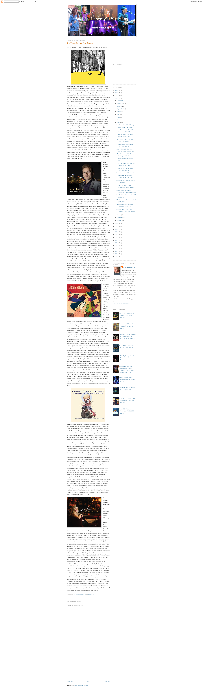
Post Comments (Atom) (81, 686)
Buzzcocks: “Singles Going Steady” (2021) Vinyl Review (126, 315)
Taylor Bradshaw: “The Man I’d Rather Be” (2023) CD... (125, 174)
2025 (117, 93)
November (120, 103)
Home (88, 681)
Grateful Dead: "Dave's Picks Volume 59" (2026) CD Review (127, 326)
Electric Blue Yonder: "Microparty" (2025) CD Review (126, 411)
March (119, 215)
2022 (117, 224)
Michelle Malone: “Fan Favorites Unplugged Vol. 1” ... (126, 155)
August (119, 111)
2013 (117, 248)
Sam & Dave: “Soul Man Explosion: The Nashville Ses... (126, 191)
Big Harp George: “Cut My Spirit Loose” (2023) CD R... (126, 164)
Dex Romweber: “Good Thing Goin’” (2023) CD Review (125, 126)
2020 (117, 229)
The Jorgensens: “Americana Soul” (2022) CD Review (126, 201)
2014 (117, 246)
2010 (117, 257)
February (119, 217)
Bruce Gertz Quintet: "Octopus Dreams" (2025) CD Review (127, 389)
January (119, 220)
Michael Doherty (129, 267)
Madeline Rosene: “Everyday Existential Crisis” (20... (125, 206)
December (120, 100)
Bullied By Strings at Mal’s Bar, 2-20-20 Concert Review (126, 358)
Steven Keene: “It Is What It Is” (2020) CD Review (126, 346)
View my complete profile (122, 303)
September (120, 109)
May (118, 120)
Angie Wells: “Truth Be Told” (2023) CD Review (125, 169)
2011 (117, 254)
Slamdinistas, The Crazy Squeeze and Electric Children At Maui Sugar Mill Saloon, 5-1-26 (126, 369)
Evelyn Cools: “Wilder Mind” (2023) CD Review (125, 145)
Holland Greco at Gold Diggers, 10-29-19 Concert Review (127, 379)
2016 (117, 240)
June (118, 117)
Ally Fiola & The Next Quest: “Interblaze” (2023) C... (125, 136)
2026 (117, 90)
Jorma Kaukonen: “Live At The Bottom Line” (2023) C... (125, 131)
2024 (117, 95)
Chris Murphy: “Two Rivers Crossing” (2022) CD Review (126, 210)
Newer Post (70, 681)
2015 (117, 243)
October (119, 106)
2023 (117, 98)
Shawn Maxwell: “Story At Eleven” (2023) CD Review (125, 150)
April (118, 122)
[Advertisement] (82, 665)
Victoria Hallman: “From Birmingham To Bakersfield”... (126, 186)
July (118, 114)
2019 (117, 232)
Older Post (107, 681)
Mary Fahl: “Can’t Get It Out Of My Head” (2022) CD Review (127, 400)
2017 (117, 237)
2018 (117, 235)
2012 (117, 251)
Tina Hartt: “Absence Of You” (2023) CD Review (125, 140)
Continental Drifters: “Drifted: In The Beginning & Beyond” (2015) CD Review (127, 337)
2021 (117, 226)
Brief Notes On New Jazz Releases (126, 178)
